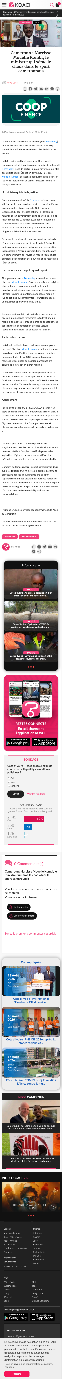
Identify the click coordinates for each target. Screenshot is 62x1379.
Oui (12, 778)
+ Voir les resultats (35, 793)
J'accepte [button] (17, 1374)
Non (13, 782)
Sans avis (15, 786)
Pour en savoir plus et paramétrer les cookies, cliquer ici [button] (29, 1365)
